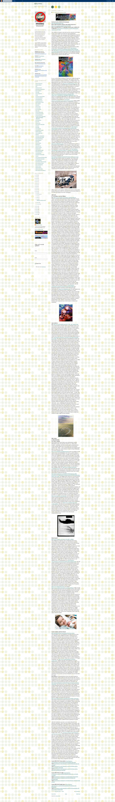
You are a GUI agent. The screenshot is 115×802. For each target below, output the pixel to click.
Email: (36, 257)
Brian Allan (37, 92)
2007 (37, 214)
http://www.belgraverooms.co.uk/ (70, 83)
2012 (37, 206)
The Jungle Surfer (39, 160)
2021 (37, 181)
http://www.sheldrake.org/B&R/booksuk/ (60, 451)
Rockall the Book (38, 153)
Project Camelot (38, 143)
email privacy (44, 266)
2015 (37, 189)
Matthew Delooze (38, 131)
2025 (37, 175)
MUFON (37, 134)
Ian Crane (37, 121)
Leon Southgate (38, 128)
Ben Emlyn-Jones (39, 224)
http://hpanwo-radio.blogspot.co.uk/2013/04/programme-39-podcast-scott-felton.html (64, 786)
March (38, 202)
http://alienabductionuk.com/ (57, 23)
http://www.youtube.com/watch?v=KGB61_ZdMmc (63, 539)
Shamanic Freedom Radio (40, 154)
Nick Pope (37, 141)
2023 (37, 178)
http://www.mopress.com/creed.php (59, 496)
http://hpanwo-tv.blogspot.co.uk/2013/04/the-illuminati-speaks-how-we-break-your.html (65, 774)
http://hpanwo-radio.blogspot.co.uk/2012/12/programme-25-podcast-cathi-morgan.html (65, 128)
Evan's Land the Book (39, 112)
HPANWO (38, 3)
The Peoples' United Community (41, 161)
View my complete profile (39, 229)
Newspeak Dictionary (39, 138)
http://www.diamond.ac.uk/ (65, 289)
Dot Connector (38, 106)
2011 (37, 207)
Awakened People (39, 87)
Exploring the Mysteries (39, 113)
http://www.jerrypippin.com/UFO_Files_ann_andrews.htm (66, 324)
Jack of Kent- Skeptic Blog (40, 124)
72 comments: (77, 791)
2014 (37, 191)
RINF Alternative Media (39, 150)
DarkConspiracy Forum (40, 102)
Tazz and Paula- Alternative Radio (41, 157)
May (37, 197)
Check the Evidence (39, 97)
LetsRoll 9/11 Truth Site (39, 130)
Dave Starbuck (38, 103)
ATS (36, 86)
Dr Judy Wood (38, 107)
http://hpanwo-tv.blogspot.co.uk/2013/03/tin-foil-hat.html (66, 776)
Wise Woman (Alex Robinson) (41, 170)
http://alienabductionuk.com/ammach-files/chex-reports (63, 633)
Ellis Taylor (37, 110)
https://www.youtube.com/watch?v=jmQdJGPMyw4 (65, 197)
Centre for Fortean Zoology (40, 96)
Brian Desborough (39, 93)
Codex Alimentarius (39, 99)
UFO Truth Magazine (39, 164)
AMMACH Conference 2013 (60, 12)
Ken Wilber (37, 127)
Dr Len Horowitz (38, 109)
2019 (37, 184)
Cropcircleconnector (39, 100)
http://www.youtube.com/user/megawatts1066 (61, 25)
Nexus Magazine (38, 140)
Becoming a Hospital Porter (40, 89)
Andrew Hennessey (39, 83)
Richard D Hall (38, 148)
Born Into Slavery (38, 90)
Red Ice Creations (39, 147)
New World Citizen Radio (40, 137)
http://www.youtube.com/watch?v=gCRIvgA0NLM (62, 587)
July (37, 195)
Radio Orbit (38, 144)
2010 (37, 209)
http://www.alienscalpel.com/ (58, 586)
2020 (37, 183)
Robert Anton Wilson (39, 151)
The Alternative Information (40, 158)
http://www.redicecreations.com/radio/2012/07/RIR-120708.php (65, 698)
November (38, 194)
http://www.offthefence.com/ (58, 143)
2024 (37, 176)
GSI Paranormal (38, 120)
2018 (37, 186)
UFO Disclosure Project (40, 163)
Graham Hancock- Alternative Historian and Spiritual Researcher (40, 117)
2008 (37, 212)
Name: (36, 250)
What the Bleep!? (38, 167)
